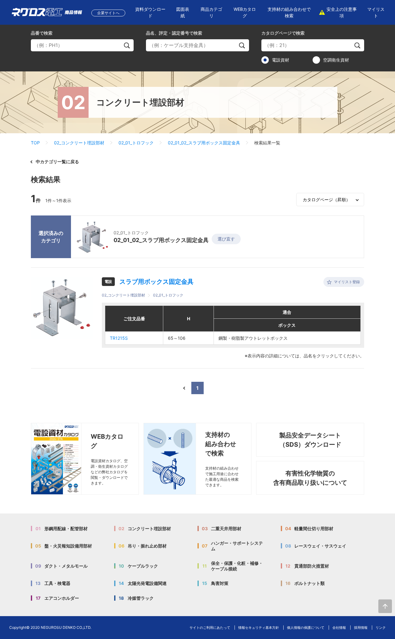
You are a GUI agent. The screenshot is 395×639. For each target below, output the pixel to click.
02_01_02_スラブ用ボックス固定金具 (204, 142)
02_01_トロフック (136, 142)
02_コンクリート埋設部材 (79, 142)
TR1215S (119, 338)
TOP (35, 142)
